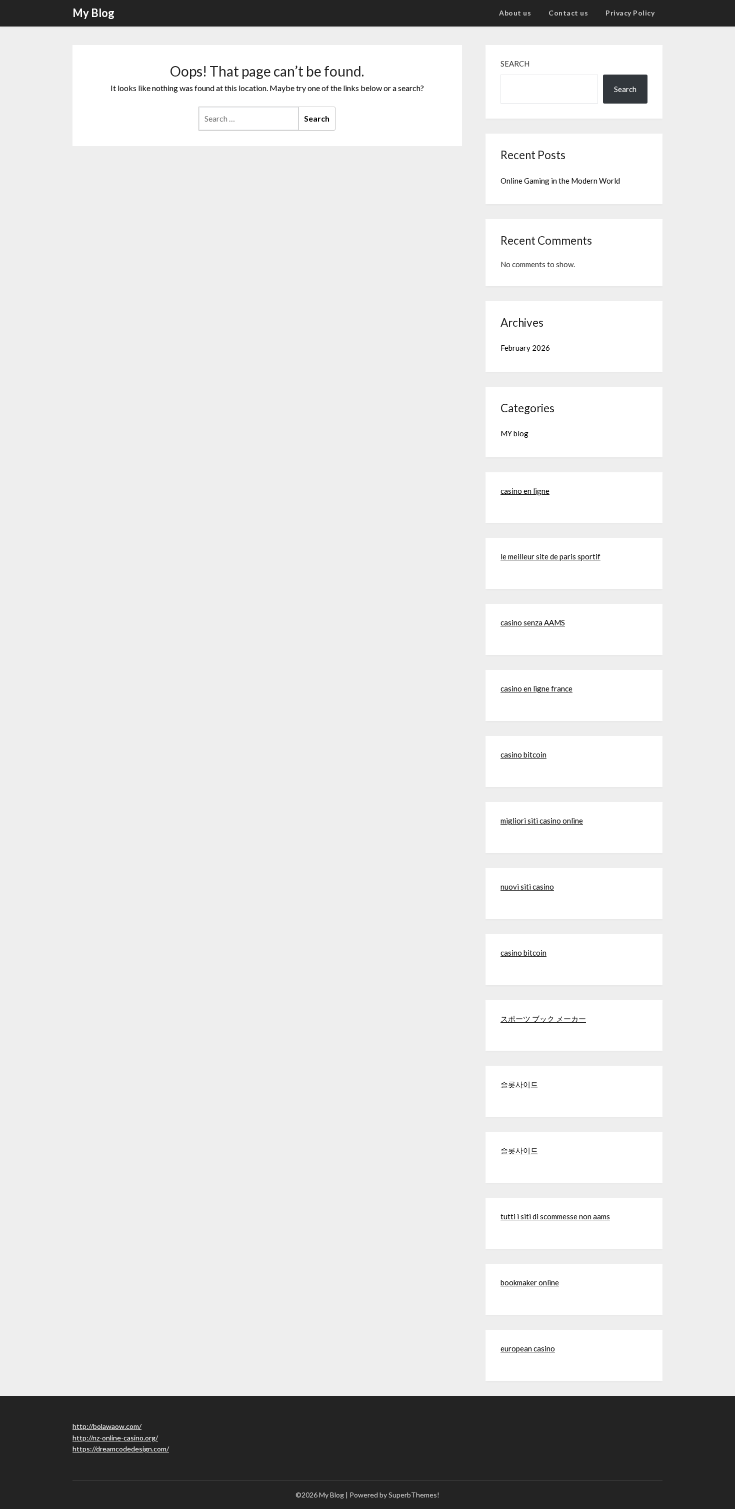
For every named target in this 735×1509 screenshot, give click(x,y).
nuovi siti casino (527, 886)
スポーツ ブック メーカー (543, 1018)
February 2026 (525, 347)
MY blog (514, 433)
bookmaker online (529, 1282)
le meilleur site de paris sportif (550, 556)
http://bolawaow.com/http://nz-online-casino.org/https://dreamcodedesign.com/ (120, 1437)
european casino (527, 1348)
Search (515, 63)
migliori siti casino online (541, 820)
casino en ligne (525, 490)
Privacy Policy (630, 13)
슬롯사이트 (519, 1084)
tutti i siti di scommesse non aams (555, 1216)
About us (515, 13)
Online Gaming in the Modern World (560, 180)
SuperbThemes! (414, 1494)
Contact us (568, 13)
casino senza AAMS (532, 622)
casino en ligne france (536, 688)
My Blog (93, 13)
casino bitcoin (523, 754)
